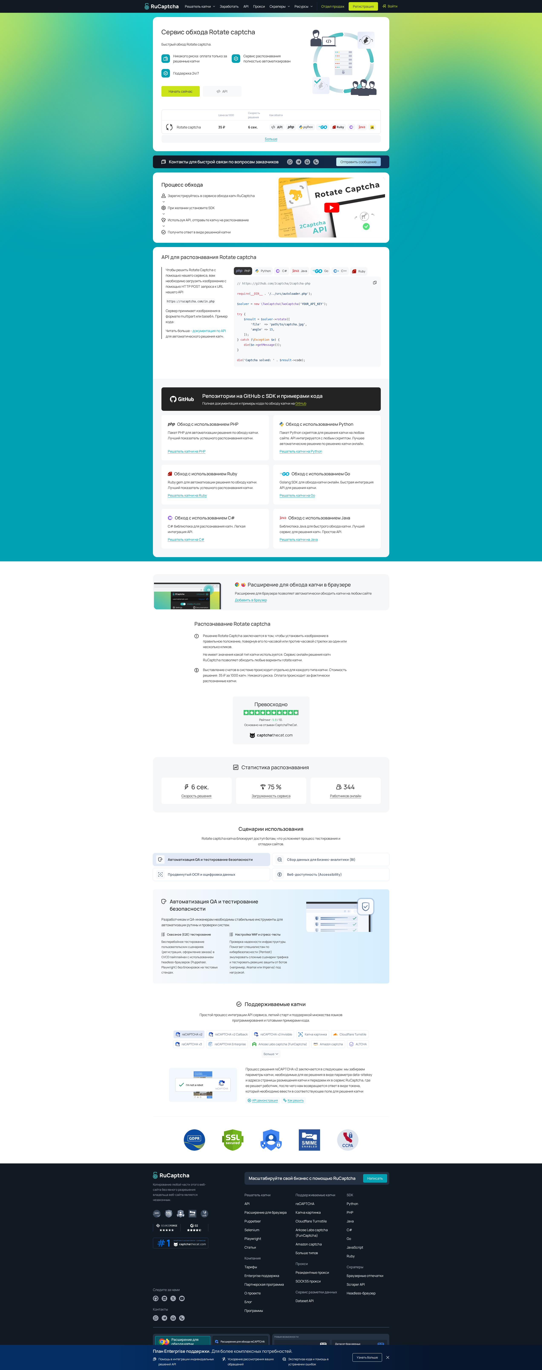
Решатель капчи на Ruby (187, 495)
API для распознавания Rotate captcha (208, 256)
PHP (350, 1212)
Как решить (296, 1100)
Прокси (259, 6)
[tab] (211, 859)
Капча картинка (308, 1212)
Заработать (229, 6)
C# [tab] (284, 271)
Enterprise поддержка (261, 1275)
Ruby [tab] (361, 271)
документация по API (209, 330)
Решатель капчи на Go (297, 495)
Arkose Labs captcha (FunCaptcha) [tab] (283, 1044)
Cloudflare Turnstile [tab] (353, 1034)
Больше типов (307, 1253)
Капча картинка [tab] (316, 1034)
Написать (375, 1178)
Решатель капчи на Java (299, 539)
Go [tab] (326, 271)
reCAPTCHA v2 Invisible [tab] (276, 1034)
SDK (350, 1195)
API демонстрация (265, 1100)
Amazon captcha (309, 1244)
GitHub (300, 403)
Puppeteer (252, 1221)
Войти (392, 6)
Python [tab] (266, 271)
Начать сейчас (181, 91)
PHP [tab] (247, 271)
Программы (253, 1310)
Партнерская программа (264, 1284)
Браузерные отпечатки (365, 1275)
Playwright (252, 1238)
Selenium (251, 1230)
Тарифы (250, 1267)
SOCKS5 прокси (308, 1281)
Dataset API (305, 1300)
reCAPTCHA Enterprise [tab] (230, 1044)
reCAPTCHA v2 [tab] (192, 1034)
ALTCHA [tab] (361, 1044)
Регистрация (363, 6)
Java (350, 1221)
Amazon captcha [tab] (331, 1044)
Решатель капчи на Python (301, 451)
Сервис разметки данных (316, 1292)
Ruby (351, 1256)
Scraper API (356, 1284)
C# (349, 1230)
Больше (271, 139)
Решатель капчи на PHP (187, 451)
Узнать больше (367, 1357)
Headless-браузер (361, 1293)
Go (349, 1238)
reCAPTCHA (305, 1203)
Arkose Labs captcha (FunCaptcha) (312, 1233)
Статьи (250, 1247)
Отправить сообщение (359, 162)
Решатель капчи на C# (186, 539)
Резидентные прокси (312, 1272)
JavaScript (355, 1247)
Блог (248, 1302)
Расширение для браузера (265, 1212)
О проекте (252, 1293)
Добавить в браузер (251, 600)
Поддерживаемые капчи (315, 1195)
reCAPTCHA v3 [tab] (192, 1044)
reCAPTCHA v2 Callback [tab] (231, 1034)
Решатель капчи (257, 1195)
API (246, 6)
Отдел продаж (332, 6)
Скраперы (355, 1267)
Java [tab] (304, 271)
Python (352, 1203)
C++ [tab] (344, 271)
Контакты (160, 1309)
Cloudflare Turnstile (311, 1221)
